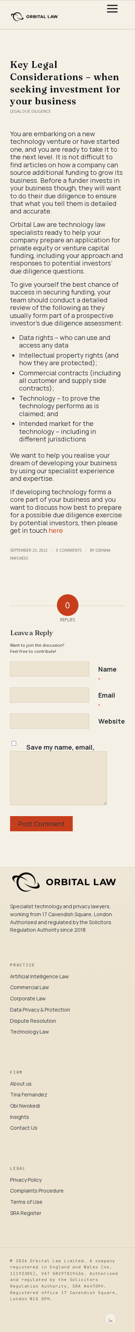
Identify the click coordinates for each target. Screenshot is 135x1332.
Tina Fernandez (28, 1094)
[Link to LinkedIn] (110, 1318)
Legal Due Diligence (30, 111)
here (56, 530)
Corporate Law (28, 998)
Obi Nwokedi (25, 1105)
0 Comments (68, 550)
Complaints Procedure (37, 1190)
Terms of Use (26, 1201)
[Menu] (112, 15)
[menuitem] (112, 14)
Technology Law (29, 1031)
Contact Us (23, 1127)
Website (111, 721)
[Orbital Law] (56, 14)
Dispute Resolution (33, 1020)
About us (21, 1083)
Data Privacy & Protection (40, 1009)
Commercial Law (29, 987)
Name (107, 674)
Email (106, 700)
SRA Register (25, 1213)
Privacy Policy (25, 1179)
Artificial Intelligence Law (39, 976)
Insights (19, 1116)
